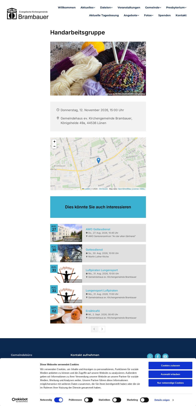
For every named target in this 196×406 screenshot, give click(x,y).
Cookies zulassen (170, 365)
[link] (88, 7)
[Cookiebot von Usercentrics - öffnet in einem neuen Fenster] (19, 400)
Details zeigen (162, 400)
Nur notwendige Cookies (170, 383)
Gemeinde (152, 7)
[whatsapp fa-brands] (150, 356)
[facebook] (158, 356)
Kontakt (181, 15)
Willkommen (67, 7)
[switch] (88, 399)
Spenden (164, 15)
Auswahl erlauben (170, 374)
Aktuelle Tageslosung (104, 15)
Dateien (105, 7)
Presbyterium (175, 7)
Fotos (148, 15)
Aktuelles (87, 7)
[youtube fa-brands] (165, 356)
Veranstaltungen (129, 7)
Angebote (130, 15)
